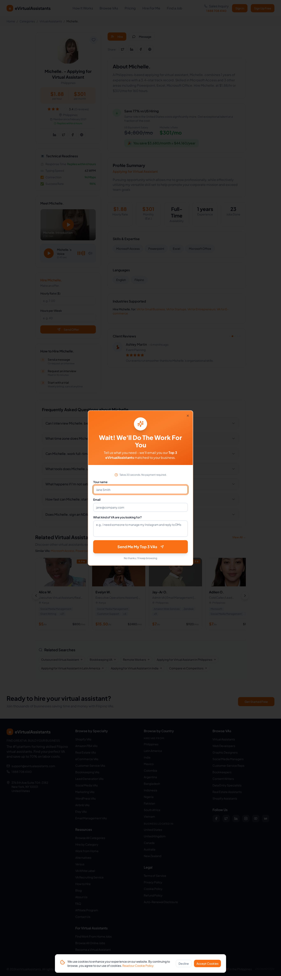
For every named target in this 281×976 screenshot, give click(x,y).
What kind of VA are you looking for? (117, 517)
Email (96, 499)
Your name (100, 482)
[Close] (187, 415)
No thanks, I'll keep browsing (140, 558)
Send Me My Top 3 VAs (137, 546)
